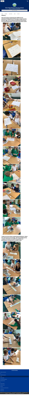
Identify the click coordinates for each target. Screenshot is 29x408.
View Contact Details (14, 10)
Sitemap (6, 393)
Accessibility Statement (12, 393)
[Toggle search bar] (26, 1)
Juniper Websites (19, 392)
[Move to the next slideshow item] (28, 34)
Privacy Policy (18, 393)
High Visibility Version (25, 392)
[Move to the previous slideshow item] (28, 33)
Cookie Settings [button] (22, 393)
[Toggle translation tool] (27, 1)
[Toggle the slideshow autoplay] (28, 31)
